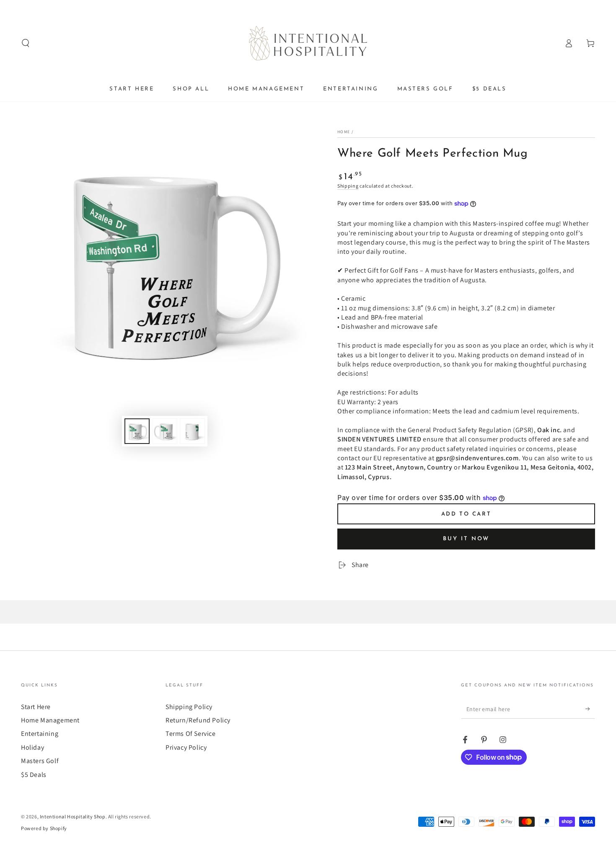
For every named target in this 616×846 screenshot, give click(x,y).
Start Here (36, 706)
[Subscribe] (590, 709)
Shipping (348, 186)
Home (343, 131)
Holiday (32, 747)
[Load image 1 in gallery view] (137, 431)
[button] (25, 43)
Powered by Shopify (44, 828)
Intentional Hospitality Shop (73, 816)
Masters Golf (40, 760)
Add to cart (466, 514)
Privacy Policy (186, 747)
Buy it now (466, 539)
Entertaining (39, 733)
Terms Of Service (191, 733)
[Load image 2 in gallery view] (164, 431)
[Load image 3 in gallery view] (192, 431)
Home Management (50, 720)
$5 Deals (34, 774)
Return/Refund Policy (198, 720)
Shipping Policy (189, 706)
